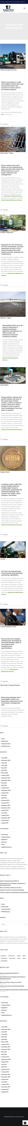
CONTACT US (22, 1)
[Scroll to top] (25, 1123)
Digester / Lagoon (5, 318)
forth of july (11, 955)
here (2, 114)
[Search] (14, 924)
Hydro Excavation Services (8, 70)
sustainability (4, 960)
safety (19, 958)
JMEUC (24, 955)
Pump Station (4, 385)
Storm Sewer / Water (6, 153)
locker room (4, 958)
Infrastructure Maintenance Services (11, 200)
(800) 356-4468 (16, 1)
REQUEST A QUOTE (9, 1)
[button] (24, 8)
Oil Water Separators (6, 232)
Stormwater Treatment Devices (13, 196)
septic (24, 958)
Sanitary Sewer (5, 472)
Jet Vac (2, 559)
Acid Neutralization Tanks (8, 626)
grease (18, 955)
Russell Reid (12, 958)
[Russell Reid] (8, 8)
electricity (3, 955)
